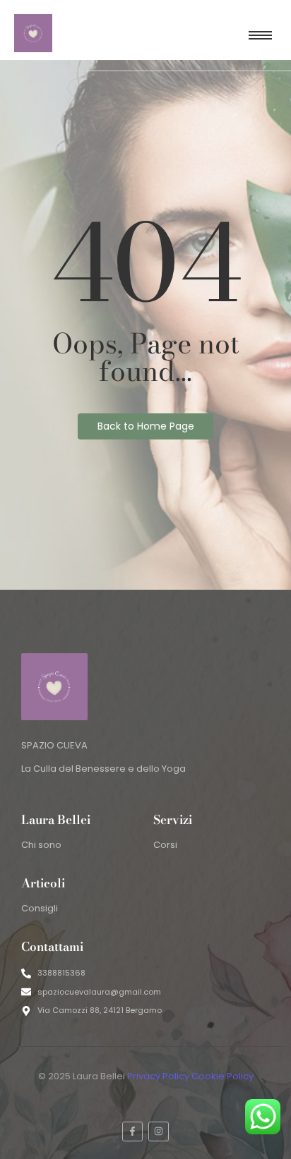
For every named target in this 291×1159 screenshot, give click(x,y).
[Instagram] (158, 1132)
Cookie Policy (222, 1076)
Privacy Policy (158, 1076)
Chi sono (41, 844)
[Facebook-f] (132, 1132)
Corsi (165, 844)
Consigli (39, 908)
